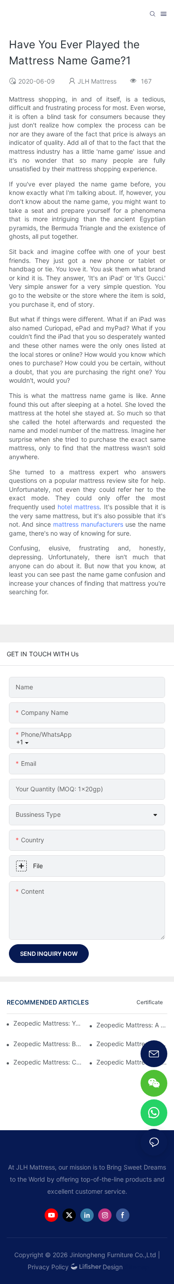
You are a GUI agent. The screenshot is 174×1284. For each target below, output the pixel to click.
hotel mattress (78, 507)
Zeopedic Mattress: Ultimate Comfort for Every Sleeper (131, 1043)
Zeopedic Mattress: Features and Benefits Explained (131, 1062)
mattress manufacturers (88, 524)
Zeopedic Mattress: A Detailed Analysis (131, 1025)
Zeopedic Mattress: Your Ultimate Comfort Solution (48, 1023)
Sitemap (137, 1267)
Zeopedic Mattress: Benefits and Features (48, 1043)
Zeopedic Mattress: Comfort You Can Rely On (48, 1062)
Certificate (150, 1002)
